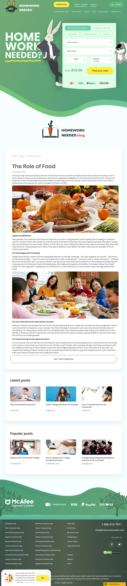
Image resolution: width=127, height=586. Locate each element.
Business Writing (102, 28)
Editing (106, 34)
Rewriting (72, 34)
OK (42, 578)
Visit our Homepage (63, 359)
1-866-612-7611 (111, 524)
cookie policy (29, 582)
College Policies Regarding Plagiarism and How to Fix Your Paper (98, 459)
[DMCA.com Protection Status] (108, 552)
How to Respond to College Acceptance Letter (58, 459)
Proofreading (90, 34)
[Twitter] (118, 545)
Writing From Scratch (77, 28)
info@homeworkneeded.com (109, 530)
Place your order (100, 70)
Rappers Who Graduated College (24, 458)
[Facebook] (110, 545)
